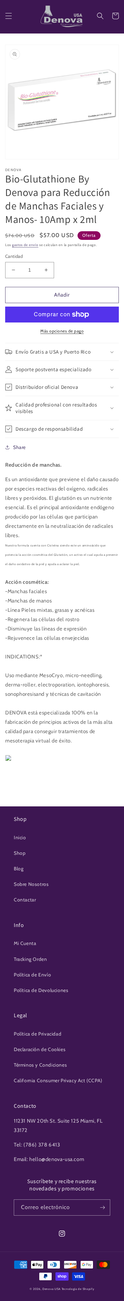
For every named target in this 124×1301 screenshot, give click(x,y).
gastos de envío (25, 245)
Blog (18, 868)
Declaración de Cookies (39, 1049)
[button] (8, 16)
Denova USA (51, 1289)
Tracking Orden (30, 959)
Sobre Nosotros (31, 884)
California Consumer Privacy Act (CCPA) (58, 1080)
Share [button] (19, 447)
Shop (19, 853)
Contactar (25, 900)
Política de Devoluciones (41, 990)
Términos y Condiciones (40, 1065)
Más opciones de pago (62, 331)
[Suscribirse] (102, 1207)
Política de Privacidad (37, 1034)
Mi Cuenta (25, 943)
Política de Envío (32, 975)
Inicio (20, 837)
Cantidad (14, 256)
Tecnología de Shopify (78, 1289)
